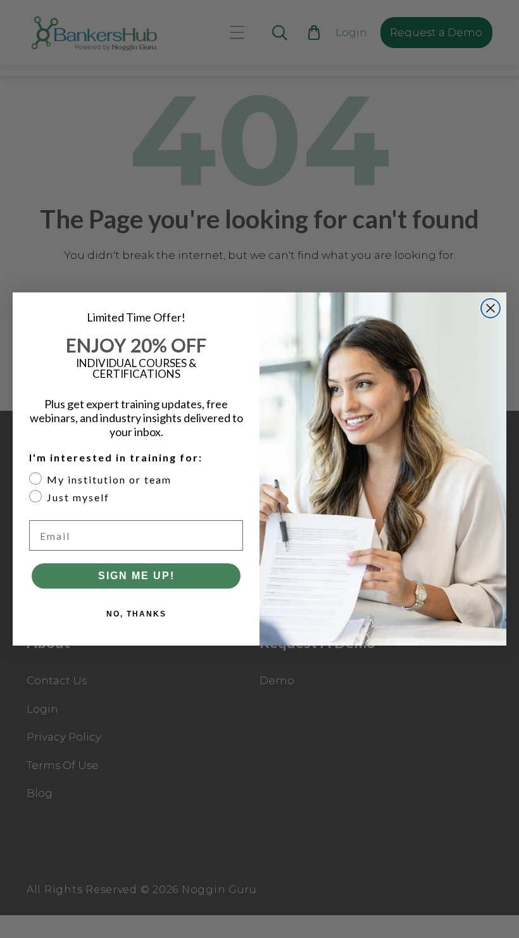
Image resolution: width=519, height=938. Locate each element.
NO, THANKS (136, 614)
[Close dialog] (490, 308)
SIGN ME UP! (136, 575)
